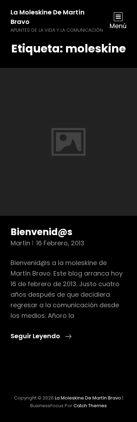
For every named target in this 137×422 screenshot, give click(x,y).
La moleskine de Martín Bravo (88, 398)
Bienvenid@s (41, 232)
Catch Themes (90, 405)
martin (20, 243)
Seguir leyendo (41, 335)
